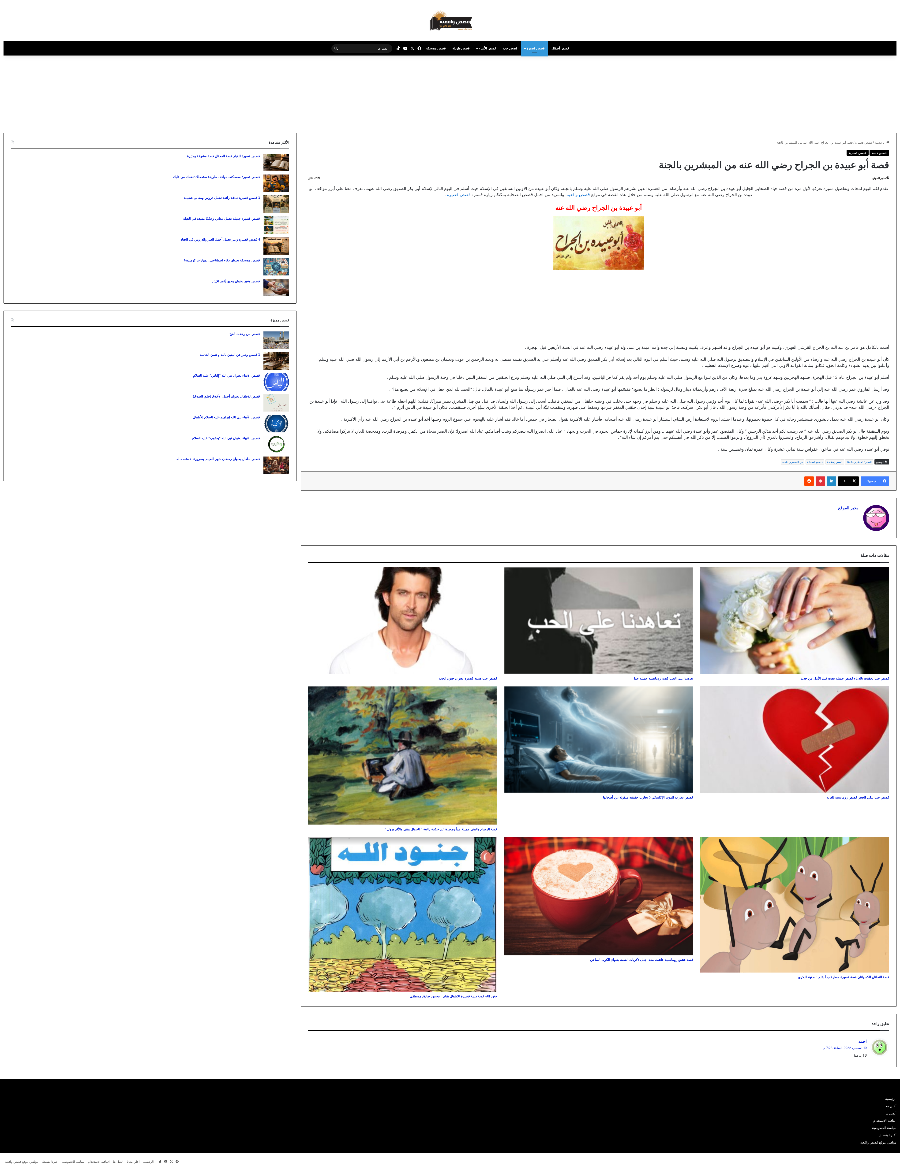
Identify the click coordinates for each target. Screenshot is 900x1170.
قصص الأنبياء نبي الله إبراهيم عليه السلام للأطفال (226, 417)
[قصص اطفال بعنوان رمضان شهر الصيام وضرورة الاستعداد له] (276, 465)
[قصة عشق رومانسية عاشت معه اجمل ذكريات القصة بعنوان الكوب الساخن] (598, 896)
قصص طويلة (461, 48)
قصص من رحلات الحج (244, 334)
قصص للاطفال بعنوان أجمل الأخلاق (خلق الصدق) (226, 396)
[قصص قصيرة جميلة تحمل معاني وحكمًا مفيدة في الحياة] (276, 225)
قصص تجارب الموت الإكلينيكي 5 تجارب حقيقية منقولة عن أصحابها (648, 797)
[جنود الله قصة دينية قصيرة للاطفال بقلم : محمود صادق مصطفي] (402, 914)
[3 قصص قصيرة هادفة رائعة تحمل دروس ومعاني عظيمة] (276, 204)
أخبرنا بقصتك (887, 1135)
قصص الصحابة (815, 462)
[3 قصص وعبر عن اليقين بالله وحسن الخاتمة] (276, 361)
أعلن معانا (889, 1106)
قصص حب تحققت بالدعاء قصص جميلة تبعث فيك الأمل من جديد (845, 678)
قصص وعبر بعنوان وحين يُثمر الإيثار (236, 281)
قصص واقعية (578, 194)
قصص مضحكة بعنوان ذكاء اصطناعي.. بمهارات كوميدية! (222, 260)
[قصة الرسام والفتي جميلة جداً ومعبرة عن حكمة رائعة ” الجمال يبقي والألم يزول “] (402, 755)
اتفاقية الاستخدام (884, 1120)
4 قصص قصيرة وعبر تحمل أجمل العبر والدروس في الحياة (220, 239)
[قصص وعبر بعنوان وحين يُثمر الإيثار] (276, 287)
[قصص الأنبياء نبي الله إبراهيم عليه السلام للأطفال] (276, 423)
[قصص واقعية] (450, 20)
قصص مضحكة (436, 48)
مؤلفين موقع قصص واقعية (878, 1142)
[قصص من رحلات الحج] (276, 340)
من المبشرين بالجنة (792, 462)
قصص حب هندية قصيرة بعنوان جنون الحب (468, 678)
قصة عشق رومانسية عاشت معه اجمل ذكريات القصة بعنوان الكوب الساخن (641, 960)
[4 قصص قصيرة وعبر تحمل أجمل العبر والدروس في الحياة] (276, 246)
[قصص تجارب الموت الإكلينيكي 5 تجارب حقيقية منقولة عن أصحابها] (598, 739)
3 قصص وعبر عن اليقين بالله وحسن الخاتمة (230, 355)
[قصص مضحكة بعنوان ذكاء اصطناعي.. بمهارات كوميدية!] (276, 266)
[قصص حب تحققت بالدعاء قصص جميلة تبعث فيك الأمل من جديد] (794, 620)
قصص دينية (879, 153)
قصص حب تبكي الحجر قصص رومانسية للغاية (858, 797)
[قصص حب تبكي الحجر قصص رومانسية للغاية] (794, 739)
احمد (863, 1041)
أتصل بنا (890, 1113)
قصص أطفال (560, 48)
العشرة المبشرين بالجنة (859, 462)
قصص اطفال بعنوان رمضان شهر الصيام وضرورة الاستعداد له (218, 459)
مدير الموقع (879, 178)
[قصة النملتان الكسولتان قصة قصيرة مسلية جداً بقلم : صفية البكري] (794, 905)
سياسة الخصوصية (884, 1128)
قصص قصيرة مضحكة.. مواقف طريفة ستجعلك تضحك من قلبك (216, 177)
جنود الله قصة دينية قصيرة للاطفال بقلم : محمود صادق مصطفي (453, 996)
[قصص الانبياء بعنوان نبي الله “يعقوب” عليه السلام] (276, 444)
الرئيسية (880, 142)
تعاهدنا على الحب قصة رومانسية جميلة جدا (663, 678)
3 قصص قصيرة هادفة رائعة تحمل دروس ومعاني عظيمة (222, 198)
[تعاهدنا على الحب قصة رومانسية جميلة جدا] (598, 620)
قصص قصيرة (536, 48)
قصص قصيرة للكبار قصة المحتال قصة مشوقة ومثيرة (223, 156)
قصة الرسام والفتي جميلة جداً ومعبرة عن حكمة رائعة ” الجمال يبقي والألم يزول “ (441, 829)
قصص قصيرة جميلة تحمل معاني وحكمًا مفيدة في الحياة (221, 218)
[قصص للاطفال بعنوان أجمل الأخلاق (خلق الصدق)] (276, 403)
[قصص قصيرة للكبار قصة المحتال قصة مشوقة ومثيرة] (276, 162)
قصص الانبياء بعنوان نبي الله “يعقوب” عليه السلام (226, 438)
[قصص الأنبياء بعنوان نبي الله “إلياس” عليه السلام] (276, 382)
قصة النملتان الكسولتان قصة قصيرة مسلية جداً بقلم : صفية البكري (843, 977)
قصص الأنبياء (487, 48)
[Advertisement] (860, 93)
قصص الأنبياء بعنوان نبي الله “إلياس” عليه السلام (226, 375)
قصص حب (510, 48)
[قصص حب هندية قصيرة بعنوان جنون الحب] (402, 620)
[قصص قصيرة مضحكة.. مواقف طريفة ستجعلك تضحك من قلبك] (276, 183)
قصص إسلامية (834, 462)
